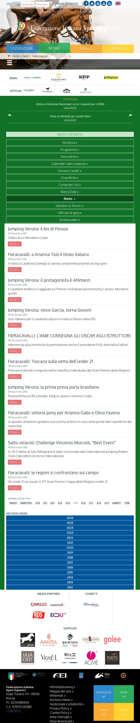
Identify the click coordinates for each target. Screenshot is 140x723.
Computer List (69, 184)
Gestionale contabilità (66, 704)
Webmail (56, 695)
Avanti (116, 502)
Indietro (26, 502)
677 (91, 502)
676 (83, 502)
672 (52, 502)
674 (67, 502)
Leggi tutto (70, 107)
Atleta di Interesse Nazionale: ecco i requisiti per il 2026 (70, 104)
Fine (127, 502)
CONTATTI (13, 711)
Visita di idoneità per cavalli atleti (70, 116)
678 (99, 502)
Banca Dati (68, 191)
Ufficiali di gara (68, 212)
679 (106, 502)
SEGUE (13, 243)
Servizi (86, 48)
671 (45, 502)
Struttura (68, 142)
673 (60, 502)
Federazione (22, 48)
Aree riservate (60, 717)
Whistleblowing (61, 687)
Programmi (68, 149)
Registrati (72, 3)
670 (37, 502)
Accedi (59, 3)
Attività (118, 48)
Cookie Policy (59, 712)
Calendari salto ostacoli (69, 163)
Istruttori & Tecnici (69, 205)
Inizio (13, 502)
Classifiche (68, 177)
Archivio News (60, 700)
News (68, 198)
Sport (54, 48)
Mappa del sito (60, 691)
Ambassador (68, 219)
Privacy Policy (59, 708)
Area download (61, 721)
